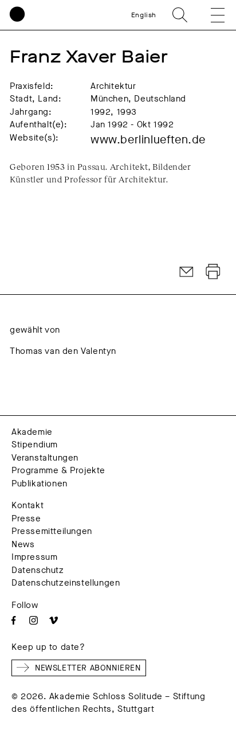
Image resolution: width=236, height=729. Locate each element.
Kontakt (27, 505)
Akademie (32, 432)
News (22, 544)
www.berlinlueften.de (148, 139)
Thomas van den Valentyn (63, 351)
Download (213, 271)
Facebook (13, 620)
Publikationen (39, 483)
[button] (210, 15)
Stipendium (34, 444)
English (143, 15)
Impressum (34, 557)
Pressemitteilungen (51, 531)
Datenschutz (37, 570)
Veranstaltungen (44, 457)
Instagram (33, 620)
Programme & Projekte (58, 470)
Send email (186, 271)
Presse (26, 518)
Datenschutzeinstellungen (65, 582)
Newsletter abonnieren (88, 667)
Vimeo (53, 620)
